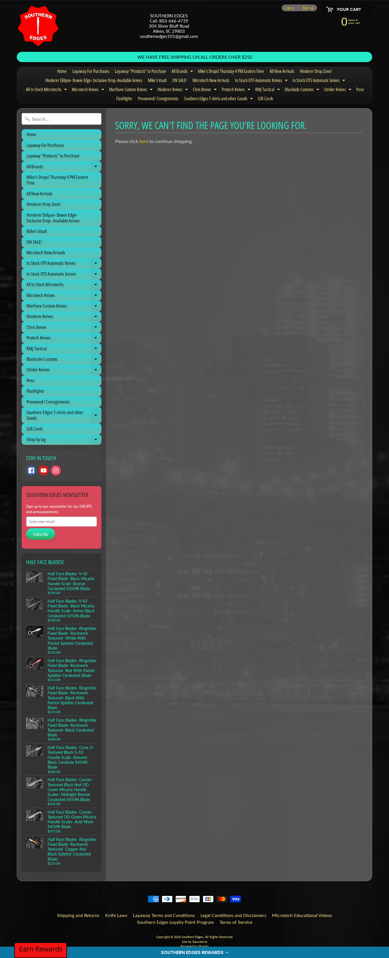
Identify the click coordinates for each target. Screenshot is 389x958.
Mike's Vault (157, 80)
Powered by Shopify (195, 946)
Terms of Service (236, 922)
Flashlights (124, 98)
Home (62, 71)
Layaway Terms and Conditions (164, 915)
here (143, 141)
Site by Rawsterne (194, 941)
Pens (360, 89)
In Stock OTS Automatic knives (319, 81)
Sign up (308, 8)
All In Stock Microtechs (47, 90)
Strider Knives (338, 90)
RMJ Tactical (268, 90)
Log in (289, 8)
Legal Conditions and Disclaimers (233, 915)
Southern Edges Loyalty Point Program (175, 922)
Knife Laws (116, 915)
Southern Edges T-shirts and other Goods (219, 99)
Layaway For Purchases (90, 71)
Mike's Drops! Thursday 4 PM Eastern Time (231, 71)
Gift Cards (265, 98)
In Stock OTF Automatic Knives (262, 81)
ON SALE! (179, 80)
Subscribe (40, 534)
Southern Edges (192, 937)
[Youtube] (43, 470)
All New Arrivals (282, 71)
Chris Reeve (205, 90)
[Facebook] (31, 470)
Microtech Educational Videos (302, 915)
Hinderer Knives (173, 90)
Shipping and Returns (78, 915)
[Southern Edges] (38, 26)
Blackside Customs (303, 90)
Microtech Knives (89, 90)
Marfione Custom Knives (131, 90)
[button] (194, 952)
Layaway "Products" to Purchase (140, 71)
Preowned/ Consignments (158, 98)
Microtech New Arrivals (211, 80)
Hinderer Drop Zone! (316, 71)
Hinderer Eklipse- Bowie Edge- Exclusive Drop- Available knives (93, 80)
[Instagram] (56, 470)
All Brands (183, 72)
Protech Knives (237, 90)
